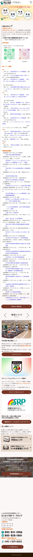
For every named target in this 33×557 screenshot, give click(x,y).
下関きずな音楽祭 (14, 145)
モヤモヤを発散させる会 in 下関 (18, 75)
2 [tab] (15, 18)
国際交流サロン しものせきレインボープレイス (16, 421)
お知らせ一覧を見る (16, 306)
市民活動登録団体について (16, 473)
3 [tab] (20, 18)
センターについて (16, 354)
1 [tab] (10, 18)
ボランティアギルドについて (16, 392)
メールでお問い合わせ (12, 547)
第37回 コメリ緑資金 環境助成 (13, 292)
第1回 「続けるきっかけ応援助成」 (14, 218)
